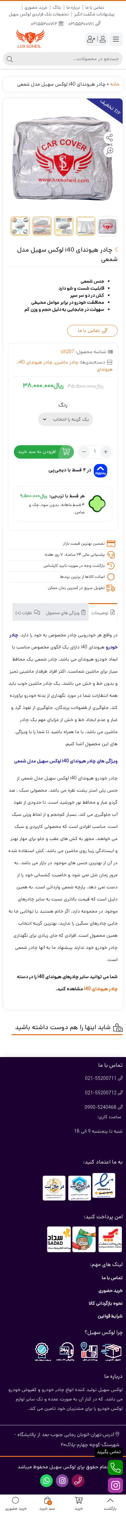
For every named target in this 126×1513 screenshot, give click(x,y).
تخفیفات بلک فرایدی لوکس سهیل (39, 14)
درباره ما (73, 7)
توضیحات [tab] (100, 613)
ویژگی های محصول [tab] (63, 613)
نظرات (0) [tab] (24, 613)
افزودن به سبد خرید (37, 451)
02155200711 (82, 24)
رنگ (63, 405)
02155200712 (44, 24)
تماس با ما (94, 7)
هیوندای (105, 369)
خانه (114, 84)
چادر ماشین (66, 362)
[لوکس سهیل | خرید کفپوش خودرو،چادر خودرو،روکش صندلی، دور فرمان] (30, 39)
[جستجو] (9, 59)
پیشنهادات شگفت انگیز (94, 14)
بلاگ (57, 7)
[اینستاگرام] (115, 1485)
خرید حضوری (36, 7)
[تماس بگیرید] (115, 1467)
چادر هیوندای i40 (35, 362)
